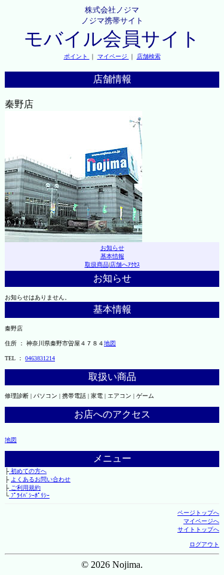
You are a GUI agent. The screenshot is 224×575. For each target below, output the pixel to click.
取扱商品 (97, 264)
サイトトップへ (198, 529)
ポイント (77, 56)
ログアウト (204, 544)
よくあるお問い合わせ (40, 479)
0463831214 (40, 358)
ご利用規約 (25, 487)
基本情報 (112, 256)
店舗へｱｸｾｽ (125, 264)
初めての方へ (28, 471)
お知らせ (112, 248)
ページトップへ (198, 512)
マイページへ (201, 521)
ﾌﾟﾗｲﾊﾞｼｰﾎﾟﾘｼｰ (29, 495)
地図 (110, 343)
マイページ (113, 56)
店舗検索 (149, 56)
